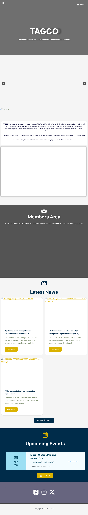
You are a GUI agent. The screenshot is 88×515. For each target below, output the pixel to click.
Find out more (73, 461)
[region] (44, 85)
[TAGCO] (5, 4)
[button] (3, 83)
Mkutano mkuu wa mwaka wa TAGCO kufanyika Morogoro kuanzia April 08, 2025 (64, 333)
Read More (11, 349)
